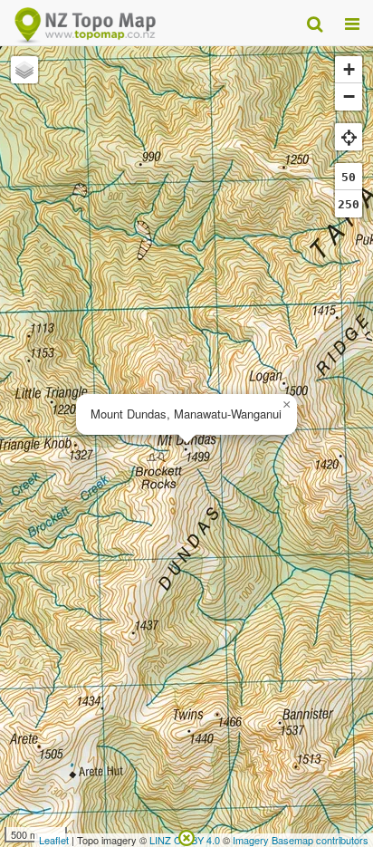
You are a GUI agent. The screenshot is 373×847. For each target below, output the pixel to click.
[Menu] (352, 22)
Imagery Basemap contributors (300, 840)
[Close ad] (186, 836)
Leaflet (54, 840)
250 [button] (348, 204)
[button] (286, 405)
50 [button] (348, 177)
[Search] (314, 22)
